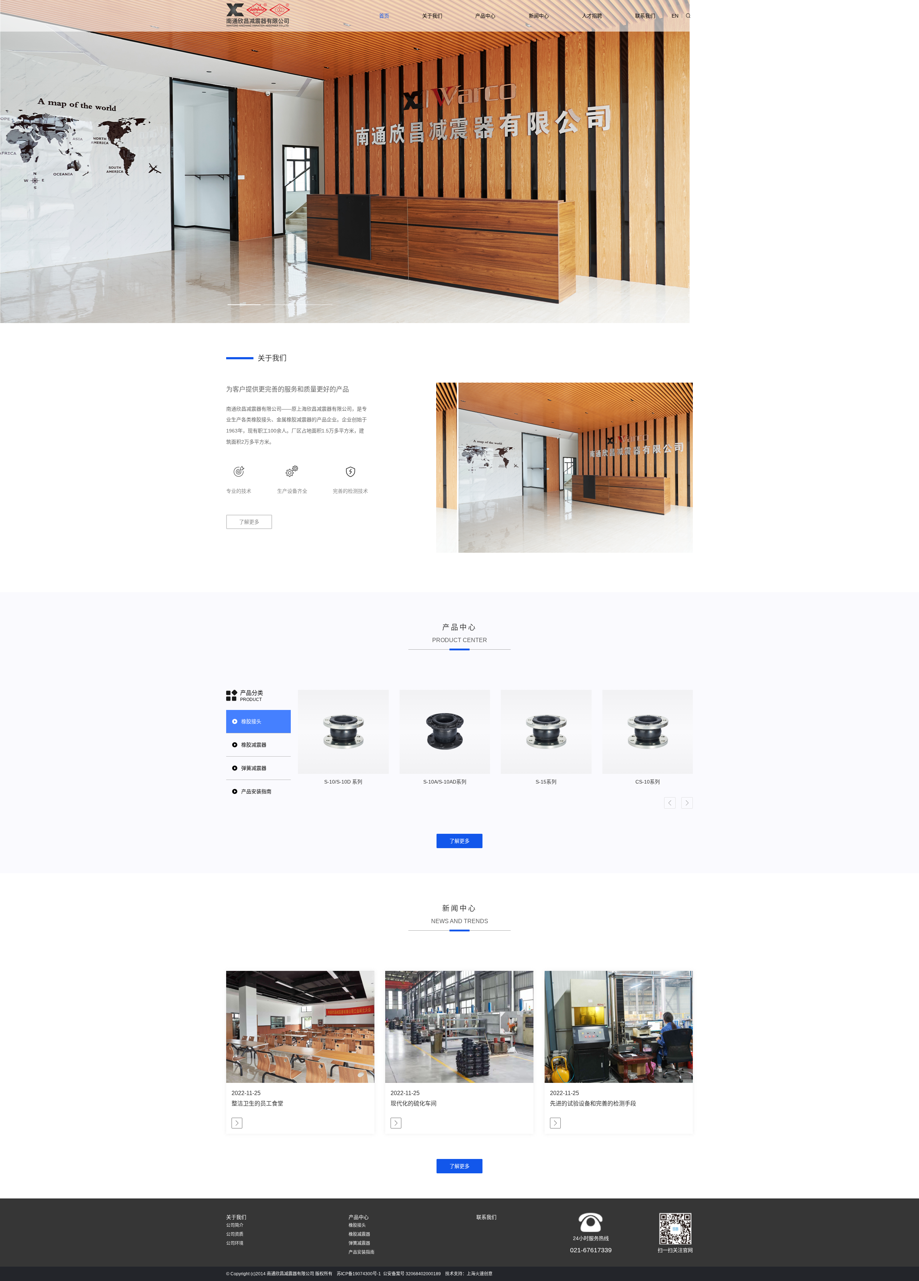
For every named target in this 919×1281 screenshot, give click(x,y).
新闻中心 (539, 16)
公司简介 (234, 1225)
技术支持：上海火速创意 (469, 1273)
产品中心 (485, 16)
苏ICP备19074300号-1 (359, 1273)
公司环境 (234, 1243)
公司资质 (234, 1234)
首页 (384, 16)
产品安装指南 (361, 1252)
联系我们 (645, 16)
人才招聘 (592, 16)
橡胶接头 (357, 1225)
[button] (670, 803)
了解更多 (249, 522)
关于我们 (432, 16)
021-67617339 (591, 1250)
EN (675, 16)
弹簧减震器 (359, 1243)
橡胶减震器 (359, 1234)
